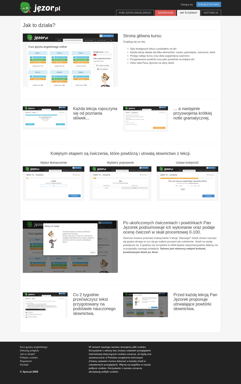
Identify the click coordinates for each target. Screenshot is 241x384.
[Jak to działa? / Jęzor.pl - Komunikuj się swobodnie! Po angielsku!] (39, 6)
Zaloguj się (187, 4)
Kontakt (24, 364)
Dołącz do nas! (208, 4)
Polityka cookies (29, 357)
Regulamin (26, 361)
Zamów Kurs (165, 12)
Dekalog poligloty (29, 350)
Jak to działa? (188, 12)
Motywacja (211, 12)
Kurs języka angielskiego (135, 12)
